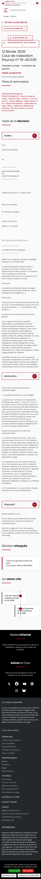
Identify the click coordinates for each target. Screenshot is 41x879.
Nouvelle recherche (13, 28)
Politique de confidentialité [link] (29, 875)
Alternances (6, 764)
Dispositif (9, 504)
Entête (7, 135)
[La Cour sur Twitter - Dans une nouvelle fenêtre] (9, 684)
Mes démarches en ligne (10, 792)
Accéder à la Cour (10, 797)
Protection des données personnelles (15, 814)
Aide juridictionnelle (9, 746)
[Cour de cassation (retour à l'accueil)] (21, 10)
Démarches (7, 737)
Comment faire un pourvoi (11, 740)
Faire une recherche (9, 782)
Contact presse (9, 802)
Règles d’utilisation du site (11, 810)
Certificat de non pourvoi (10, 750)
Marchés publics (7, 771)
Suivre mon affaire (8, 743)
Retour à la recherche (15, 22)
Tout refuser (28, 871)
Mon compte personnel (10, 789)
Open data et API (8, 820)
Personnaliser (10, 875)
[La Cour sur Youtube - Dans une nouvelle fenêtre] (24, 684)
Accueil (6, 16)
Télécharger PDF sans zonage (21, 42)
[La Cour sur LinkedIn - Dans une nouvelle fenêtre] (32, 684)
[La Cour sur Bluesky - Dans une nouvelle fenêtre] (24, 691)
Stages (4, 768)
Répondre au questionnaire (12, 5)
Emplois (4, 761)
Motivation (10, 376)
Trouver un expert (8, 753)
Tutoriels (6, 776)
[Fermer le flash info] (37, 3)
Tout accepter (14, 871)
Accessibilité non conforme (11, 817)
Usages (5, 807)
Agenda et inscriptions (10, 786)
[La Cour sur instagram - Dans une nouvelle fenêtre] (16, 691)
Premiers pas (6, 779)
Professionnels (9, 758)
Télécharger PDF (20, 38)
